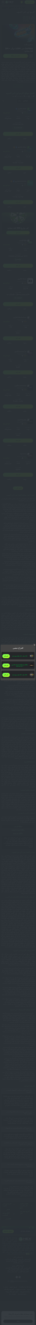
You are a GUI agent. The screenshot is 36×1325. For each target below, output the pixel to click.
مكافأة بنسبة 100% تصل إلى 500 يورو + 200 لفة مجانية (20, 665)
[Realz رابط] (32, 667)
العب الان (6, 656)
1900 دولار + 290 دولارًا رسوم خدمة (19, 656)
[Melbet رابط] (32, 657)
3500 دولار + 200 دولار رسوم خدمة (19, 674)
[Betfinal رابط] (32, 676)
